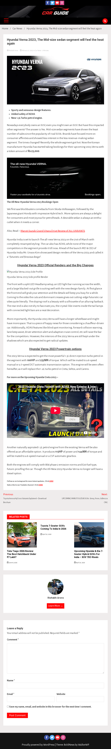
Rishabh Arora (13, 50)
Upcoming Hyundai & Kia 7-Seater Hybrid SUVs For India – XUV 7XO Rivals (88, 554)
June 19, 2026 (13, 562)
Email (10, 694)
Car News (38, 50)
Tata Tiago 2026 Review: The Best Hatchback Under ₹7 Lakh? (21, 554)
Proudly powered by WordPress (38, 745)
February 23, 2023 (27, 50)
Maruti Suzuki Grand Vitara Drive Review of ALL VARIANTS (53, 230)
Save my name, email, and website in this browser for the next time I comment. (50, 706)
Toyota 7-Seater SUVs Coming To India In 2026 (53, 527)
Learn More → (55, 606)
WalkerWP (83, 745)
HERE (51, 481)
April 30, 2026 (46, 534)
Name (11, 680)
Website (61, 694)
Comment (13, 639)
